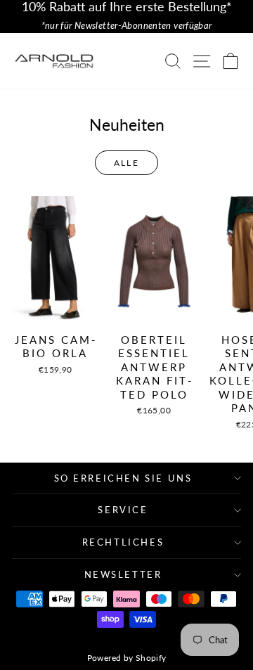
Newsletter (123, 574)
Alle (127, 162)
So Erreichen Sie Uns (123, 478)
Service (123, 509)
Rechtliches (123, 542)
